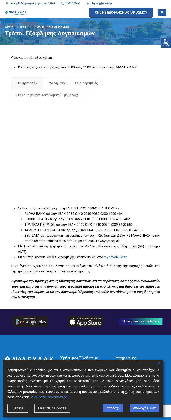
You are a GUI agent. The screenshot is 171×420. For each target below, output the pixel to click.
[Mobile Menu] (162, 12)
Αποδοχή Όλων (144, 408)
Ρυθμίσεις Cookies (52, 408)
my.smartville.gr (115, 257)
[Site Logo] (16, 12)
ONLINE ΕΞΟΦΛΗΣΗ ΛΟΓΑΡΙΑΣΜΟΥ (121, 12)
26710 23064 (73, 3)
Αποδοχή (113, 408)
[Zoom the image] (30, 318)
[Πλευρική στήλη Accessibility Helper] (166, 43)
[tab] (27, 83)
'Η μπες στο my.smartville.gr (140, 321)
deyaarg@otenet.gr (101, 3)
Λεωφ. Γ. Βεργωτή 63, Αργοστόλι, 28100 (32, 3)
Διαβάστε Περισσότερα (49, 397)
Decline (17, 408)
